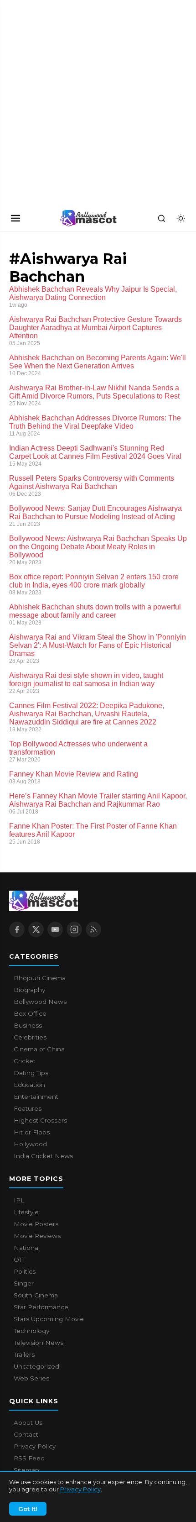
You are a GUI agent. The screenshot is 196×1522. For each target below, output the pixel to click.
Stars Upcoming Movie (49, 1319)
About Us (28, 1422)
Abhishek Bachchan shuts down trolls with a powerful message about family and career (95, 611)
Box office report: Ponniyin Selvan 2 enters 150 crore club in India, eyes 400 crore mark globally (94, 581)
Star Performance (41, 1307)
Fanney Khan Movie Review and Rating (73, 774)
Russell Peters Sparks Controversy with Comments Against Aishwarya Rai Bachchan (91, 482)
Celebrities (30, 1037)
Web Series (31, 1378)
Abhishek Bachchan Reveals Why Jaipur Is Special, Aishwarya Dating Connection (93, 293)
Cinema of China (39, 1049)
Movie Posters (36, 1224)
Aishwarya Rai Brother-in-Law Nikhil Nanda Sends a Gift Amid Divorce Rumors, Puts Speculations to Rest (94, 392)
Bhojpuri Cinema (40, 977)
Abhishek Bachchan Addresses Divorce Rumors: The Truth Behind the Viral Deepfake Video (95, 422)
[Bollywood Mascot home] (88, 218)
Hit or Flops (32, 1132)
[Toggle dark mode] (180, 218)
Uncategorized (36, 1366)
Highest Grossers (40, 1120)
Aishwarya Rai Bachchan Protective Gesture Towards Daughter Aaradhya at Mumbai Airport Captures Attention (95, 327)
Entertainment (36, 1096)
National (27, 1247)
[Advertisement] (68, 103)
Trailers (24, 1354)
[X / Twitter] (36, 929)
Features (27, 1108)
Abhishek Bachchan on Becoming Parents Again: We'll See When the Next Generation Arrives (97, 362)
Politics (25, 1271)
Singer (24, 1283)
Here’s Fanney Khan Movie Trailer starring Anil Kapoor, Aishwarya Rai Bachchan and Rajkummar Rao (98, 800)
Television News (38, 1342)
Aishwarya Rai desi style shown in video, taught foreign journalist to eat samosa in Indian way (86, 680)
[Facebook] (17, 929)
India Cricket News (43, 1156)
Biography (29, 989)
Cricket (25, 1061)
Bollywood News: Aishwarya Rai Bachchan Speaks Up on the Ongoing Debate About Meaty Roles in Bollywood (98, 547)
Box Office (30, 1013)
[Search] (161, 218)
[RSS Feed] (93, 929)
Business (28, 1025)
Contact (26, 1434)
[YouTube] (55, 929)
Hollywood (30, 1144)
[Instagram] (74, 929)
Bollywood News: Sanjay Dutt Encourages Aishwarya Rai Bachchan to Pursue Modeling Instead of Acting (95, 512)
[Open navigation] (15, 218)
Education (29, 1084)
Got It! (27, 1508)
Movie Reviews (37, 1235)
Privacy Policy (80, 1489)
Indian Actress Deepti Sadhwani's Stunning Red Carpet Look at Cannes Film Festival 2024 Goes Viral (95, 452)
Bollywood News (40, 1001)
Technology (31, 1330)
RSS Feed (29, 1458)
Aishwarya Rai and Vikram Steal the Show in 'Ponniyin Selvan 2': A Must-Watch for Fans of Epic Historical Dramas (97, 645)
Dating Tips (31, 1072)
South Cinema (36, 1295)
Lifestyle (26, 1212)
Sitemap (26, 1470)
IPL (19, 1200)
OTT (20, 1259)
